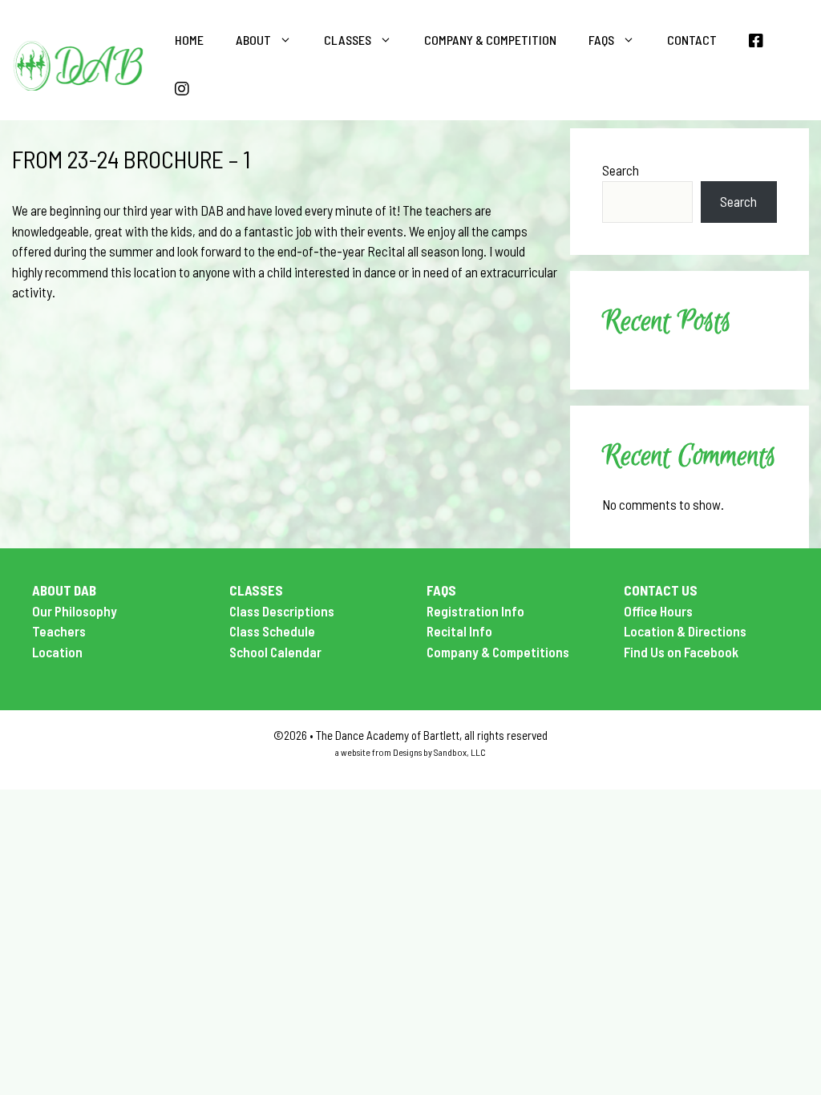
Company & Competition (490, 39)
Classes (347, 39)
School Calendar (275, 652)
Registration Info (475, 611)
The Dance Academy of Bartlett (387, 735)
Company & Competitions (498, 652)
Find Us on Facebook (681, 652)
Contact (692, 39)
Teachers (59, 631)
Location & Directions (685, 631)
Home (189, 39)
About (253, 39)
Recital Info (459, 631)
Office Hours (658, 611)
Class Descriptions (281, 611)
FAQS (601, 39)
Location (57, 652)
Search (620, 170)
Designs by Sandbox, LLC (439, 752)
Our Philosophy (74, 611)
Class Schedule (272, 631)
